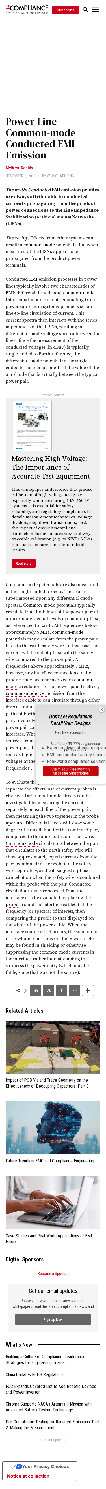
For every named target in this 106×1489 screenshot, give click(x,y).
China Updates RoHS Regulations (35, 1374)
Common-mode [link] (22, 585)
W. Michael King (60, 176)
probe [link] (92, 816)
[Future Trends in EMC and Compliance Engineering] (53, 1127)
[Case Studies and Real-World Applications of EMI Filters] (53, 1202)
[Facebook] (61, 990)
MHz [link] (45, 632)
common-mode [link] (39, 245)
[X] (48, 990)
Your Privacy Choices (45, 1466)
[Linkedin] (35, 990)
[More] (88, 990)
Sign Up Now (53, 1319)
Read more (23, 563)
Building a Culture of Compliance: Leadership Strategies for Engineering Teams (45, 1359)
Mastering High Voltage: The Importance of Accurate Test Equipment (51, 468)
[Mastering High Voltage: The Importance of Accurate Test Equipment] (32, 426)
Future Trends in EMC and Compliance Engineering (50, 1161)
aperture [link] (14, 823)
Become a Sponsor (53, 1273)
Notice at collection (28, 1476)
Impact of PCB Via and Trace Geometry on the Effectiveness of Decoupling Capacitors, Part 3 (47, 1083)
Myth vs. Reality (19, 168)
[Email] (74, 990)
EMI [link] (56, 190)
